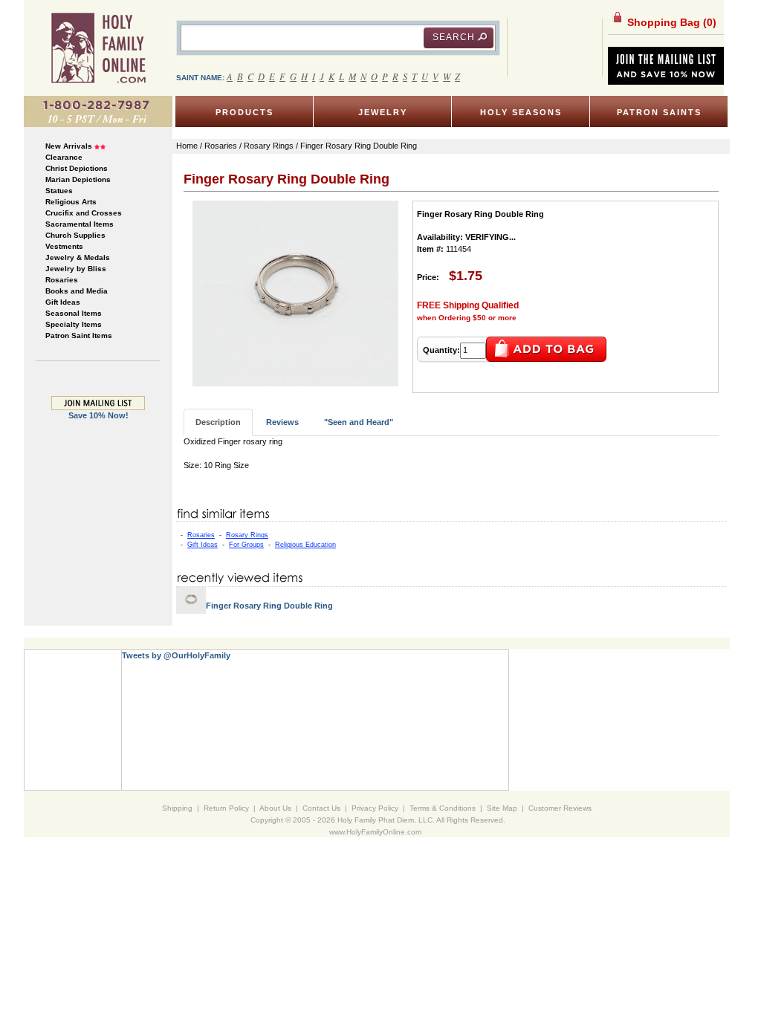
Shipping (177, 808)
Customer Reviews (560, 808)
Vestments (64, 246)
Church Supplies (75, 235)
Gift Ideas (62, 302)
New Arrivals (68, 146)
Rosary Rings (247, 535)
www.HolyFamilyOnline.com (375, 832)
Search (454, 37)
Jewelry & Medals (77, 257)
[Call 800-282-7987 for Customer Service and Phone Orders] (98, 110)
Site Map (502, 808)
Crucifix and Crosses (83, 213)
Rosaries (61, 280)
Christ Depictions (76, 168)
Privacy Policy (375, 808)
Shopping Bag (670, 22)
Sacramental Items (79, 224)
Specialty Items (73, 324)
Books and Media (76, 291)
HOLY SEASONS (521, 112)
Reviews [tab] (282, 422)
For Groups (246, 544)
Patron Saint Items (78, 335)
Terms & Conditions (442, 808)
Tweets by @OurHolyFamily (176, 655)
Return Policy (226, 808)
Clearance (63, 157)
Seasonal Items (73, 313)
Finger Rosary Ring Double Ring (269, 605)
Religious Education (305, 544)
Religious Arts (71, 202)
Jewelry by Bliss (75, 269)
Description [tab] (218, 422)
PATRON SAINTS (659, 112)
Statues (59, 191)
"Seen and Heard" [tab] (358, 422)
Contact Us (321, 808)
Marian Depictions (78, 179)
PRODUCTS (244, 112)
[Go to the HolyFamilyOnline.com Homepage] (98, 47)
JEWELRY (382, 112)
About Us (275, 808)
